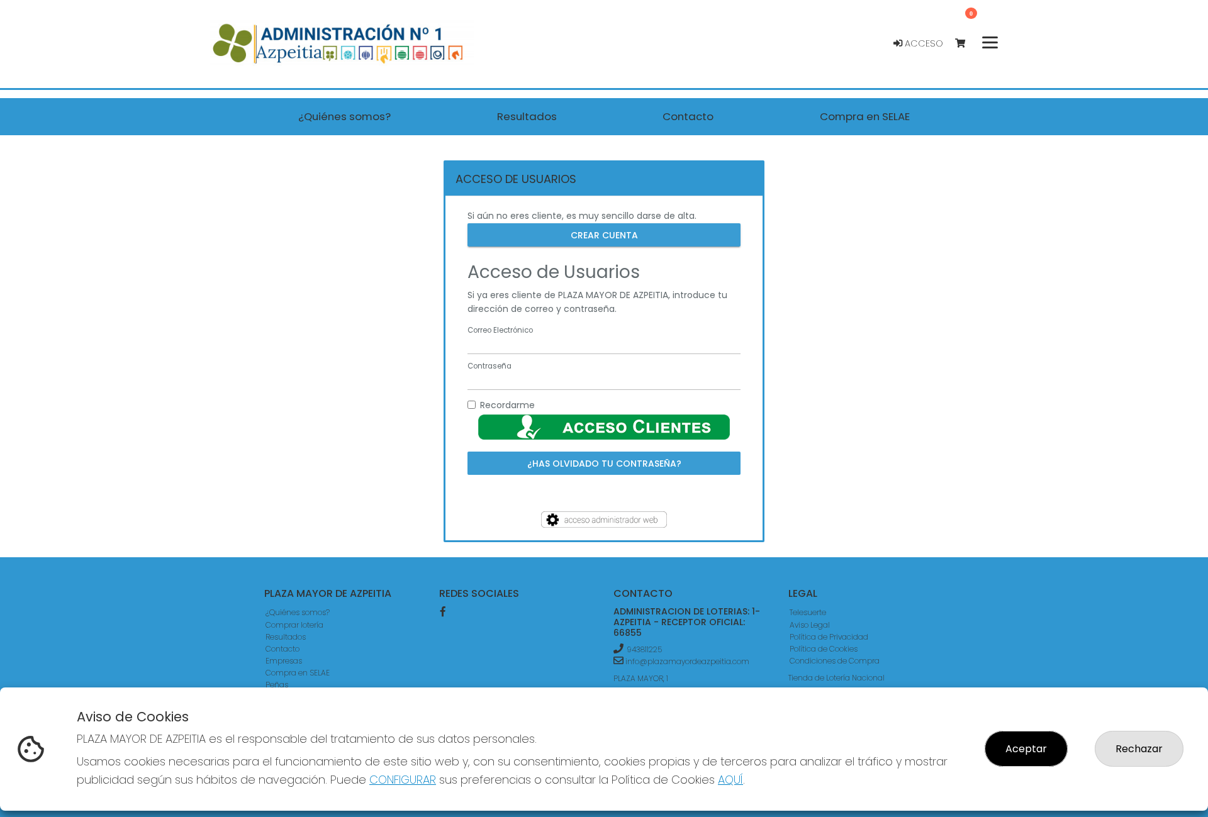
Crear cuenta (604, 234)
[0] (966, 43)
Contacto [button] (688, 116)
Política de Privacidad (829, 636)
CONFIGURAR (402, 779)
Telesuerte (808, 612)
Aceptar (1026, 749)
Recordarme (507, 405)
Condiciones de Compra (835, 660)
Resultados (286, 636)
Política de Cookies (824, 648)
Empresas (284, 660)
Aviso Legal (810, 625)
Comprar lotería (294, 625)
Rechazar (1139, 749)
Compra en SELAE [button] (865, 116)
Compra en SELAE (298, 672)
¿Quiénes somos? (298, 612)
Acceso (922, 43)
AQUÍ (730, 779)
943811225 (644, 649)
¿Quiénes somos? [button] (344, 116)
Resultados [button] (527, 116)
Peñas (277, 684)
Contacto (282, 648)
